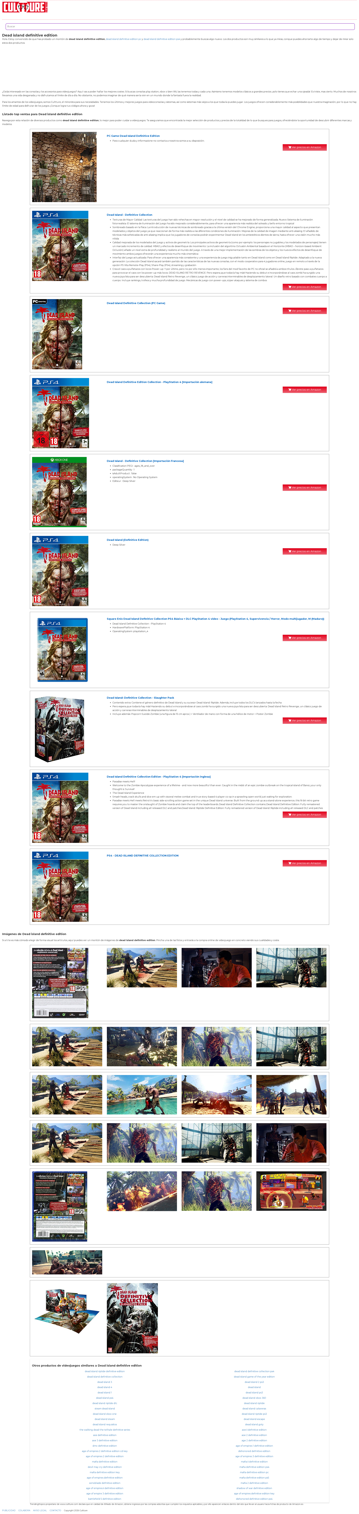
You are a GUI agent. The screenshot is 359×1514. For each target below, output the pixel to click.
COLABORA (24, 1510)
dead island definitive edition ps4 (162, 39)
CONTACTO (55, 1510)
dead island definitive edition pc (123, 39)
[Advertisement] (179, 67)
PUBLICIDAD (9, 1510)
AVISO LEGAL (40, 1510)
